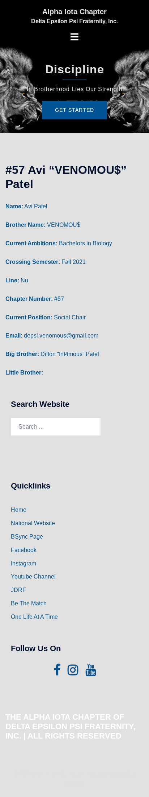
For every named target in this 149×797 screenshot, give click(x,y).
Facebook (24, 550)
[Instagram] (73, 672)
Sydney (74, 784)
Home (18, 510)
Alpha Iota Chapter (74, 12)
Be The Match (29, 603)
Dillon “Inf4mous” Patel (70, 354)
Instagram (23, 563)
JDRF (18, 590)
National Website (33, 523)
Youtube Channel (33, 576)
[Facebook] (57, 672)
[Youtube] (90, 672)
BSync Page (27, 537)
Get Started (74, 110)
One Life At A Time (34, 617)
